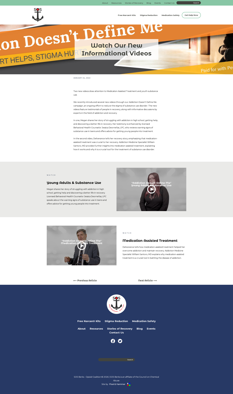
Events (157, 3)
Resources (116, 3)
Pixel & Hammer (117, 384)
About (105, 3)
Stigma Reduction (149, 15)
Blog (148, 3)
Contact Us (169, 3)
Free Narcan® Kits (127, 15)
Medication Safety (170, 15)
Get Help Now (191, 15)
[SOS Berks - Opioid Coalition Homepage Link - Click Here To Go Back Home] (49, 15)
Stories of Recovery (134, 3)
